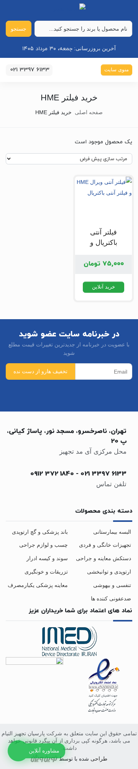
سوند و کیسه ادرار (47, 558)
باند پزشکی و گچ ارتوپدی (40, 532)
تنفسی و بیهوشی (112, 585)
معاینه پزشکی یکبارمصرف (38, 585)
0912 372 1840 (52, 474)
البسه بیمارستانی (112, 532)
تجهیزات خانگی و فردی (105, 545)
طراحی (98, 759)
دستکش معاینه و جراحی (103, 558)
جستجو (18, 29)
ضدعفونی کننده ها (111, 598)
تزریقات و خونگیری (46, 572)
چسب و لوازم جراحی (43, 545)
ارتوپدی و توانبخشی (109, 572)
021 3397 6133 (103, 474)
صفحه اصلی (89, 112)
